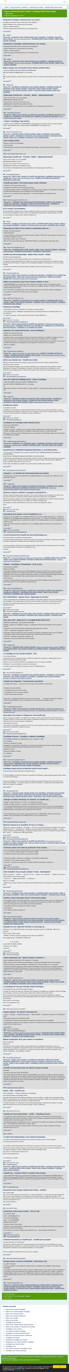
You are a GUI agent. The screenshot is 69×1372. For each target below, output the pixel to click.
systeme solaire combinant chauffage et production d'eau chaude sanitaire (35, 918)
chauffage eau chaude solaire (15, 1344)
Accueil (4, 1356)
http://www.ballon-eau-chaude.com (16, 376)
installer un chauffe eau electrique (46, 116)
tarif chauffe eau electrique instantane (47, 710)
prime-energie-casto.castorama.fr (16, 470)
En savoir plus (20, 1370)
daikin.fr (9, 35)
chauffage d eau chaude (23, 251)
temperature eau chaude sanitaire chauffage (20, 1342)
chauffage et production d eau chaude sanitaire (28, 87)
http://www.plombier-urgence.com (16, 822)
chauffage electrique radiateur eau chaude (25, 355)
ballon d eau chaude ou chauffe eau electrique (28, 115)
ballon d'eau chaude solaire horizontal (47, 647)
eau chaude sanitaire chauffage (16, 1331)
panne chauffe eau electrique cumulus (23, 178)
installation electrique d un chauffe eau (29, 325)
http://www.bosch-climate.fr (14, 916)
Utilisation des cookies (49, 1356)
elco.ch (9, 221)
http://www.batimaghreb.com (15, 891)
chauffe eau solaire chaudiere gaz (15, 843)
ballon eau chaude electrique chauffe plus (32, 277)
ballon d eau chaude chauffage (46, 249)
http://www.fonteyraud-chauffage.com (17, 321)
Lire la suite (6, 31)
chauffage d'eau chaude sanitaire (45, 302)
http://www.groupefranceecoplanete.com (18, 555)
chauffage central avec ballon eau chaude (33, 225)
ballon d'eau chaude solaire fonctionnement (19, 1324)
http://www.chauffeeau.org (14, 419)
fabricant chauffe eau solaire (37, 843)
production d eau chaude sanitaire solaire (18, 90)
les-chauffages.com (12, 1187)
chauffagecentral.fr (12, 1164)
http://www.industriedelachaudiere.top (17, 839)
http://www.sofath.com (13, 273)
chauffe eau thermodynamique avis (39, 205)
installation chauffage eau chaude (16, 1340)
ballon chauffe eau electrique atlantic (29, 489)
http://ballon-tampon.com (14, 1057)
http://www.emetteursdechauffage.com (18, 868)
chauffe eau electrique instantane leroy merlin (24, 710)
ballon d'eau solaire (12, 1320)
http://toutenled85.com (13, 1236)
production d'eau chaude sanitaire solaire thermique (42, 794)
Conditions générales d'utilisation (30, 1356)
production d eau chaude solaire (37, 137)
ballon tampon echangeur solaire (43, 402)
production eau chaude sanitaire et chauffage (19, 676)
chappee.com (11, 645)
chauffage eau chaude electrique (16, 1350)
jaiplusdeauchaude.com (14, 112)
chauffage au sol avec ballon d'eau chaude (27, 613)
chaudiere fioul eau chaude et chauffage (26, 765)
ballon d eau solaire (12, 1318)
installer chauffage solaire (31, 445)
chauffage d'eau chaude (56, 225)
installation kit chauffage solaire (12, 445)
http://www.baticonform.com (15, 1282)
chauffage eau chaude (13, 1337)
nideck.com (10, 84)
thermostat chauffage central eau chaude (53, 355)
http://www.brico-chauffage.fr (15, 351)
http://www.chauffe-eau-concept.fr (16, 1258)
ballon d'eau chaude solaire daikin (22, 39)
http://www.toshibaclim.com (14, 588)
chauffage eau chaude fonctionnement (18, 1333)
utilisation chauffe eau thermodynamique (35, 204)
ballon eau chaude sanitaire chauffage (33, 895)
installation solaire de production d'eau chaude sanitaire (32, 398)
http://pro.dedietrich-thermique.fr (16, 1030)
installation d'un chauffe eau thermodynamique (28, 202)
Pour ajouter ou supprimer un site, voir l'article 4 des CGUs (20, 1360)
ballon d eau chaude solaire (19, 1063)
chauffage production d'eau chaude (28, 1034)
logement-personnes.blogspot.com (17, 532)
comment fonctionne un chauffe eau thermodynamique (27, 558)
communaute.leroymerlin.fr (14, 706)
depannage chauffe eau (11, 180)
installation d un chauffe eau (23, 116)
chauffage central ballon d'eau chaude (24, 223)
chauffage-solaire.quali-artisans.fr (16, 441)
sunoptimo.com (11, 511)
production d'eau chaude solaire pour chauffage (29, 37)
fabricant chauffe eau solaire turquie (53, 841)
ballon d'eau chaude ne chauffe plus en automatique (28, 590)
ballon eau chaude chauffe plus (16, 1316)
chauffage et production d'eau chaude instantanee (17, 678)
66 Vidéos (14, 15)
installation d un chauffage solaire (24, 443)
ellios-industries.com (12, 791)
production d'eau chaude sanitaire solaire (43, 88)
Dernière (28, 1296)
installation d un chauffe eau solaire (29, 327)
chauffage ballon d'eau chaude (43, 39)
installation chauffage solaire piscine (50, 443)
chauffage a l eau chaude (42, 251)
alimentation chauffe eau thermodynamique (25, 278)
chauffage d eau (11, 1346)
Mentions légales (13, 1356)
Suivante (22, 1296)
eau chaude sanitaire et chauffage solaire (33, 649)
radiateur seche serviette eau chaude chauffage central (25, 353)
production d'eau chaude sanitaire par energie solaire (31, 1285)
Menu (65, 1)
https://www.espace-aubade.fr (15, 1087)
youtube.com (10, 484)
